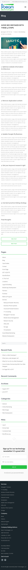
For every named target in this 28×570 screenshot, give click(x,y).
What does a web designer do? (10, 358)
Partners (4, 290)
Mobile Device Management (11, 318)
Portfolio (4, 293)
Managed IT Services (9, 315)
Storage (6, 327)
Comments (9, 34)
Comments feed (6, 431)
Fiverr (4, 34)
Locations (5, 281)
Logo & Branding (7, 284)
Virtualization (7, 330)
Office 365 (6, 324)
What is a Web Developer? (9, 355)
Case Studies (5, 263)
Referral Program (7, 296)
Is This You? (5, 278)
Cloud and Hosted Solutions (11, 308)
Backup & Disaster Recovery (11, 302)
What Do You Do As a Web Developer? (12, 361)
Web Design (5, 410)
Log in (4, 425)
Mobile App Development (9, 287)
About (4, 257)
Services (4, 299)
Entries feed (5, 428)
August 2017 (5, 389)
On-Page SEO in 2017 (8, 369)
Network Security (8, 321)
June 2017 (5, 392)
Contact (4, 266)
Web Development (7, 413)
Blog (3, 260)
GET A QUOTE (6, 272)
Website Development (8, 336)
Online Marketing (21, 32)
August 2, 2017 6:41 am (7, 32)
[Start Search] (25, 343)
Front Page (5, 269)
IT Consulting (7, 312)
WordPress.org (6, 434)
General (16, 32)
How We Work (6, 275)
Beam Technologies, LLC (20, 566)
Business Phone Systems (10, 305)
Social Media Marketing (8, 333)
